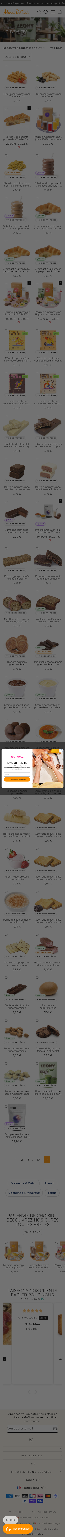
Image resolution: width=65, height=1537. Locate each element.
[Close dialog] (61, 751)
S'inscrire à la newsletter (17, 779)
